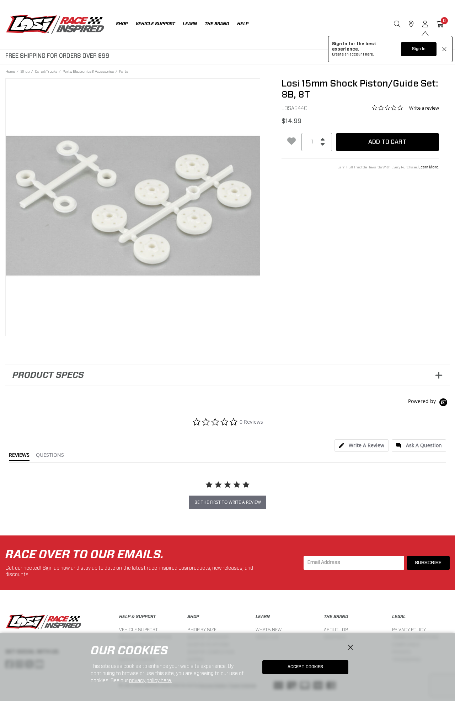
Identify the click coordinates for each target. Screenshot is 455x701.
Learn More (428, 167)
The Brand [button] (217, 24)
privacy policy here (150, 680)
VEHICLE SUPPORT (138, 629)
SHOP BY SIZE (201, 629)
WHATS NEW (269, 629)
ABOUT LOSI (336, 629)
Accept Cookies (305, 667)
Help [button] (242, 24)
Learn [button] (190, 24)
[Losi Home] (55, 24)
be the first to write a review (227, 502)
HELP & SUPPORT (137, 616)
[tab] (361, 445)
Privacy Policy (409, 629)
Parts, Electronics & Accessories (88, 71)
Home (10, 71)
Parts (123, 71)
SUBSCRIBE (428, 562)
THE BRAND (336, 616)
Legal (399, 616)
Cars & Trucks (46, 71)
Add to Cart (387, 142)
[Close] (350, 647)
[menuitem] (125, 24)
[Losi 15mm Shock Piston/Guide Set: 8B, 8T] (133, 206)
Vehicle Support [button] (155, 24)
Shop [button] (122, 24)
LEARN (263, 616)
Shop (25, 71)
